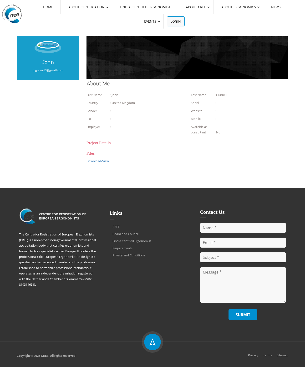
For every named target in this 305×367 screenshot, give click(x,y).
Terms (267, 355)
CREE (116, 227)
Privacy (253, 355)
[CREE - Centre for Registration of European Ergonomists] (12, 13)
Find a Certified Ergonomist (145, 7)
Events (150, 21)
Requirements (122, 248)
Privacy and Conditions (128, 255)
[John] (48, 48)
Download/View (97, 161)
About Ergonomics (238, 7)
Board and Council (125, 234)
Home (48, 7)
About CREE (196, 7)
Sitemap (282, 355)
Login (176, 21)
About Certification (86, 7)
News (276, 7)
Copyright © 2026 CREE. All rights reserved (46, 355)
